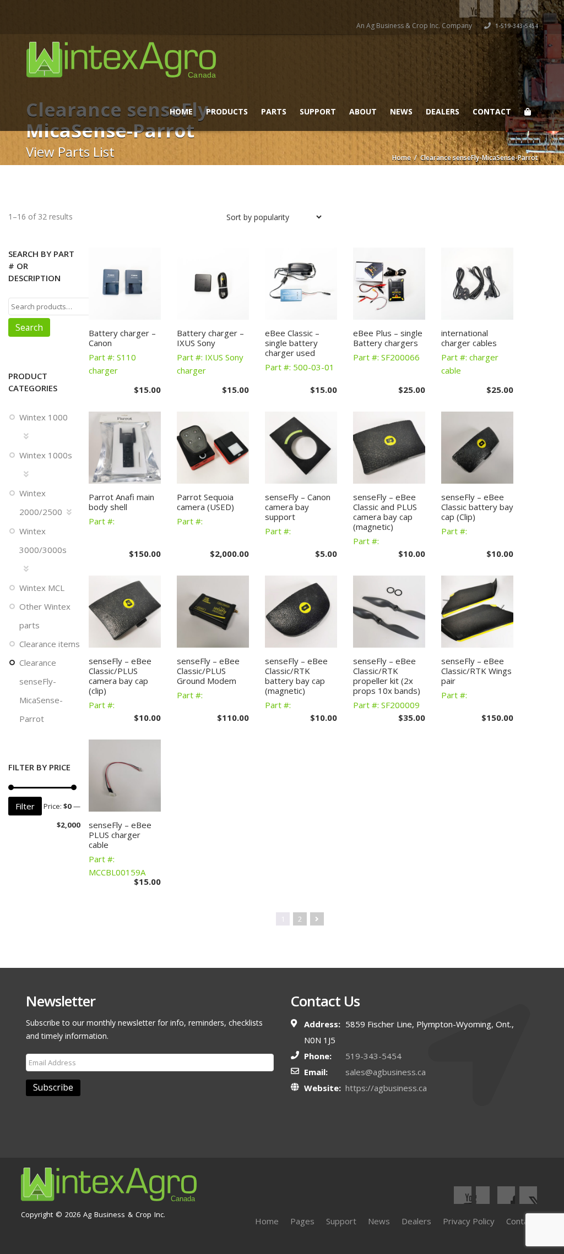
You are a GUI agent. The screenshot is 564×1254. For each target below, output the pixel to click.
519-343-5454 (373, 1055)
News (401, 111)
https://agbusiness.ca (386, 1087)
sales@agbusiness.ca (385, 1071)
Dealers (442, 111)
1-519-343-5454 (516, 26)
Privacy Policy (469, 1220)
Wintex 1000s (45, 455)
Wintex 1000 (43, 417)
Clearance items (49, 643)
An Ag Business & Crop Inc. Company (414, 25)
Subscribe (53, 1087)
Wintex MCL (41, 587)
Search (29, 327)
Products (227, 111)
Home (181, 111)
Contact (492, 111)
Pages (302, 1220)
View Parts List (70, 152)
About (363, 111)
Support (318, 111)
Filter (25, 806)
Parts (273, 111)
